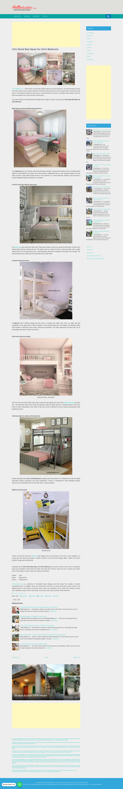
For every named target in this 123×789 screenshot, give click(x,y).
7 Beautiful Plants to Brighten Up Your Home (33, 616)
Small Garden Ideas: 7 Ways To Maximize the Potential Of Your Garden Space (43, 635)
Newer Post (15, 657)
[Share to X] (17, 599)
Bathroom (36, 16)
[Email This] (14, 599)
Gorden (88, 56)
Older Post (76, 657)
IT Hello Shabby (31, 784)
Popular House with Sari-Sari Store (101, 153)
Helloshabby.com (17, 89)
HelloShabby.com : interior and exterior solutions (59, 782)
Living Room (17, 16)
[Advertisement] (46, 34)
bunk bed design (69, 402)
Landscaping (90, 59)
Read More (53, 611)
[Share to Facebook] (19, 599)
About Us (89, 246)
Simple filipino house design (94, 255)
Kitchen (45, 16)
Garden (88, 50)
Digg (56, 596)
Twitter (33, 596)
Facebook (24, 596)
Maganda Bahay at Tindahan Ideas (101, 209)
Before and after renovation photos (95, 258)
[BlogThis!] (15, 599)
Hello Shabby (84, 782)
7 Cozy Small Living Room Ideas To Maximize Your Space (37, 625)
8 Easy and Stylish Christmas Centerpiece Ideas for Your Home (39, 607)
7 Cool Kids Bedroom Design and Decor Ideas (33, 644)
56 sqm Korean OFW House (30, 695)
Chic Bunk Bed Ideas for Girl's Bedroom (35, 49)
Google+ (40, 596)
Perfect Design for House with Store (102, 130)
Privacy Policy (90, 252)
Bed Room (27, 16)
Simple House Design (96, 784)
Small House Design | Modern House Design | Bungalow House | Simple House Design (64, 784)
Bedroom (16, 593)
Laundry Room (90, 53)
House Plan (89, 35)
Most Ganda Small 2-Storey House (101, 187)
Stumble (49, 596)
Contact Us (89, 249)
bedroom (17, 247)
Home (46, 657)
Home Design (22, 593)
